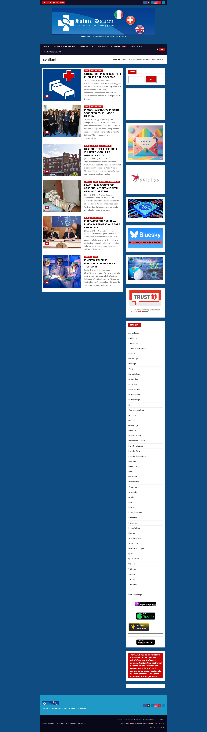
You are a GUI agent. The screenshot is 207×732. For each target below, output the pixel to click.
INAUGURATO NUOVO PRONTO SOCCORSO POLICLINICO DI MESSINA (101, 113)
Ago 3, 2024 (91, 159)
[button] (157, 49)
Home (46, 46)
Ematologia (133, 384)
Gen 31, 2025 (91, 120)
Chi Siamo (102, 46)
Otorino (131, 497)
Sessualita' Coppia (136, 548)
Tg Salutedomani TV (52, 52)
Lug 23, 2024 (91, 231)
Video (130, 589)
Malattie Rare (134, 451)
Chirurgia (88, 181)
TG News (132, 569)
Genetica (132, 415)
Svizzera (131, 564)
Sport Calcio (133, 559)
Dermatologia (134, 374)
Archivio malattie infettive (64, 46)
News (86, 70)
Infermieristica (134, 435)
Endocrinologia (134, 389)
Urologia (131, 574)
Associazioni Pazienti (137, 348)
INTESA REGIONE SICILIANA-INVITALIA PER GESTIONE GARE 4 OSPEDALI (102, 224)
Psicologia (132, 523)
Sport (130, 553)
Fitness (131, 405)
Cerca (132, 72)
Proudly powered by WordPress (53, 723)
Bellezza (131, 353)
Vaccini (131, 579)
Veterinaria (133, 584)
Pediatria (132, 502)
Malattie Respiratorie (137, 456)
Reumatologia (134, 528)
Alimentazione (134, 333)
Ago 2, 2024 (91, 195)
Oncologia (132, 487)
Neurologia (132, 466)
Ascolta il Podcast (86, 46)
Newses (73, 723)
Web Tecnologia (135, 594)
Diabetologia (133, 379)
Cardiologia (133, 359)
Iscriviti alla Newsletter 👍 (144, 723)
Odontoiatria (133, 482)
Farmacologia (134, 399)
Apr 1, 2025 (90, 81)
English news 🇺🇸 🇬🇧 (118, 46)
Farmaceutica (134, 394)
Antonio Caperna (104, 81)
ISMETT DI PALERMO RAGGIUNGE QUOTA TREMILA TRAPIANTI (100, 263)
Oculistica (132, 476)
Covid (130, 369)
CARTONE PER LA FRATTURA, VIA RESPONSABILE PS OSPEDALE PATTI (101, 152)
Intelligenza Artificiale (137, 441)
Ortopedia (94, 145)
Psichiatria (132, 517)
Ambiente (132, 338)
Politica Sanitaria (96, 70)
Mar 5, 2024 (91, 270)
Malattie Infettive (135, 446)
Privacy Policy (136, 46)
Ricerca (131, 533)
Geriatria (132, 420)
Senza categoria (135, 543)
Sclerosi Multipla (135, 538)
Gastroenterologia (136, 410)
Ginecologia (133, 425)
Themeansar (82, 723)
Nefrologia (132, 461)
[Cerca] (151, 79)
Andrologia (133, 343)
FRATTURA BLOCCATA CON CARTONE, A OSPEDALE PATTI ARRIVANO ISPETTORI (101, 188)
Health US (132, 430)
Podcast (131, 507)
